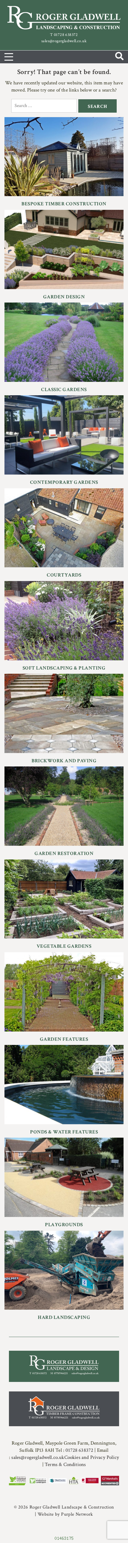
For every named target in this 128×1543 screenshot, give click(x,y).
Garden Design (64, 297)
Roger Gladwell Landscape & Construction (71, 1507)
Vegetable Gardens (64, 946)
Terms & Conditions (65, 1464)
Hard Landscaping (64, 1317)
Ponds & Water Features (64, 1132)
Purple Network (77, 1514)
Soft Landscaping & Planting (64, 668)
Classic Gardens (64, 389)
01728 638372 (79, 1450)
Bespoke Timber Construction (64, 204)
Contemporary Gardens (64, 482)
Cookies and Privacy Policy (91, 1457)
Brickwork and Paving (64, 761)
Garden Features (64, 1039)
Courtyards (64, 575)
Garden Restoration (64, 853)
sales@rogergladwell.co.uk (64, 41)
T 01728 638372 (64, 34)
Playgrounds (64, 1224)
